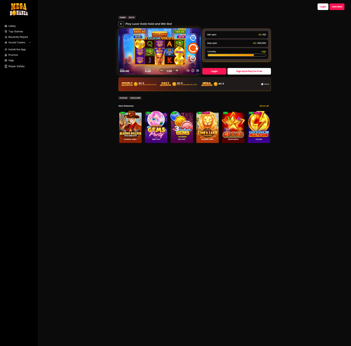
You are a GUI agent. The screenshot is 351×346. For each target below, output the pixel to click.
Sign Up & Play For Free (249, 71)
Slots (131, 17)
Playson (123, 98)
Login (323, 6)
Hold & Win (135, 98)
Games (122, 17)
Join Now (337, 6)
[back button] (121, 24)
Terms (266, 84)
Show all (264, 105)
